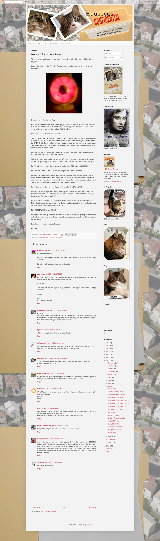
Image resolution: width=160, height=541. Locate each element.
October (111, 369)
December (111, 363)
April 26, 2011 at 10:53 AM (60, 426)
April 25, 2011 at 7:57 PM (54, 274)
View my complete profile (112, 181)
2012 (108, 357)
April (109, 386)
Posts (109, 54)
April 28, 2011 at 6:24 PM (53, 463)
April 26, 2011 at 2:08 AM (55, 343)
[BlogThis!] (68, 235)
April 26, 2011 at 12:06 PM (57, 439)
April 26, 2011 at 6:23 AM (58, 358)
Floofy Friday (112, 389)
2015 (108, 349)
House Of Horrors (42, 237)
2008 (108, 452)
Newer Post (36, 508)
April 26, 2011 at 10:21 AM (50, 408)
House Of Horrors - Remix (116, 395)
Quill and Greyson (112, 169)
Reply (39, 267)
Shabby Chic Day (113, 421)
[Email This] (66, 235)
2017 (108, 343)
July (109, 377)
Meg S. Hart (65, 43)
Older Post (92, 508)
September (112, 372)
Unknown (40, 389)
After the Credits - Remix (116, 392)
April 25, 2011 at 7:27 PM (56, 250)
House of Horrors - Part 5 (116, 397)
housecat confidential (55, 237)
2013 (108, 354)
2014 (108, 351)
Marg (39, 408)
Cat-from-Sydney (43, 310)
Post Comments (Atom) (48, 511)
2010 (108, 446)
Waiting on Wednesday (115, 427)
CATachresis (41, 343)
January (111, 442)
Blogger (89, 525)
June (110, 380)
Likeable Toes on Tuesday (116, 418)
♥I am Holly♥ (41, 373)
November (111, 366)
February (111, 439)
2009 (108, 449)
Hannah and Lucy (43, 358)
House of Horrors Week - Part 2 (118, 406)
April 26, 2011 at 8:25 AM (53, 389)
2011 (108, 360)
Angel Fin (53, 43)
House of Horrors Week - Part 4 (118, 401)
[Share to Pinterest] (75, 235)
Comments (110, 57)
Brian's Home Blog (44, 426)
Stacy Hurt (41, 274)
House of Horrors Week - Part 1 (118, 409)
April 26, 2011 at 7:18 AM (55, 373)
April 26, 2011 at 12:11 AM (52, 330)
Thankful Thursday (114, 415)
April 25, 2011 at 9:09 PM (58, 310)
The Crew (40, 463)
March (110, 436)
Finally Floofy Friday (114, 424)
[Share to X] (71, 235)
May (109, 383)
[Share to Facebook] (73, 235)
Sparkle (40, 330)
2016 (108, 346)
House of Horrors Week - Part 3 (118, 403)
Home (31, 43)
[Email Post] (62, 234)
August (110, 375)
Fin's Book (42, 43)
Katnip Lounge (42, 250)
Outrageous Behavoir (115, 430)
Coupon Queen (42, 439)
